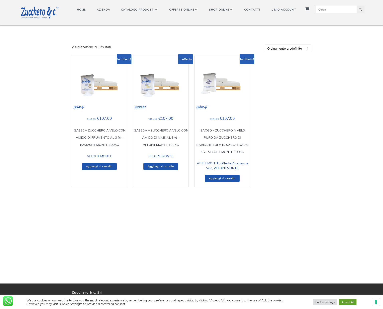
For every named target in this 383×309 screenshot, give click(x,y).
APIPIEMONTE (208, 163)
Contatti (252, 9)
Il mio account (283, 9)
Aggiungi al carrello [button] (99, 166)
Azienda (103, 9)
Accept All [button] (348, 302)
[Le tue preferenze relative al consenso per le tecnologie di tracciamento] (376, 302)
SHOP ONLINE (219, 9)
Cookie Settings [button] (325, 302)
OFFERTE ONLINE (181, 9)
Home (81, 9)
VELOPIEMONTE (99, 156)
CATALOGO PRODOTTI (138, 9)
